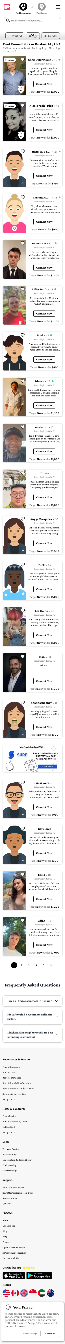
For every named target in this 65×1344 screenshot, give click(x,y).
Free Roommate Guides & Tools (18, 1088)
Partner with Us (11, 1258)
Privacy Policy (9, 1154)
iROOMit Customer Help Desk (18, 1192)
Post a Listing (10, 1116)
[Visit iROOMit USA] (6, 1295)
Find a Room (9, 1072)
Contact (7, 1203)
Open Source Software (14, 1247)
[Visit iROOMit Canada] (15, 1295)
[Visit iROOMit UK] (24, 1295)
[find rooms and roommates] (32, 7)
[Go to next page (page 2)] (51, 965)
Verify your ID (9, 1099)
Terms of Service (11, 1148)
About (6, 1220)
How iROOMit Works (13, 1187)
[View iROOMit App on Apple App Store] (14, 1278)
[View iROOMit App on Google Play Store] (39, 1278)
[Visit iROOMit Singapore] (33, 1295)
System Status (10, 1198)
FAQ (5, 1236)
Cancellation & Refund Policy (17, 1159)
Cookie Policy (9, 1165)
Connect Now (44, 83)
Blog (5, 1231)
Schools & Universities (14, 1093)
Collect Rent (9, 1126)
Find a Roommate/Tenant (16, 1121)
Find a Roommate (11, 1066)
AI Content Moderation (14, 1252)
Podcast (6, 1241)
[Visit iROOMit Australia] (50, 1295)
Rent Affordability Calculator (17, 1083)
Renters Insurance (12, 1077)
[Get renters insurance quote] (32, 758)
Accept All (50, 1333)
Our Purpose (9, 1225)
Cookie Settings (10, 1170)
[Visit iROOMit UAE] (42, 1295)
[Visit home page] (7, 7)
